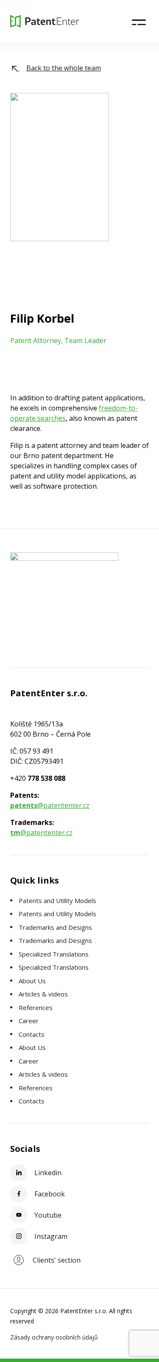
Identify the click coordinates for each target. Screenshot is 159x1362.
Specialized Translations (54, 954)
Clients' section (57, 1260)
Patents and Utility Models (57, 900)
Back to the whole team (63, 68)
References (36, 1007)
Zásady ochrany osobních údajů (54, 1337)
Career (29, 1020)
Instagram (50, 1236)
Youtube (47, 1215)
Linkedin (47, 1172)
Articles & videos (43, 994)
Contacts (32, 1034)
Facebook (49, 1194)
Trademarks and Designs (55, 927)
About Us (32, 980)
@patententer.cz (49, 805)
